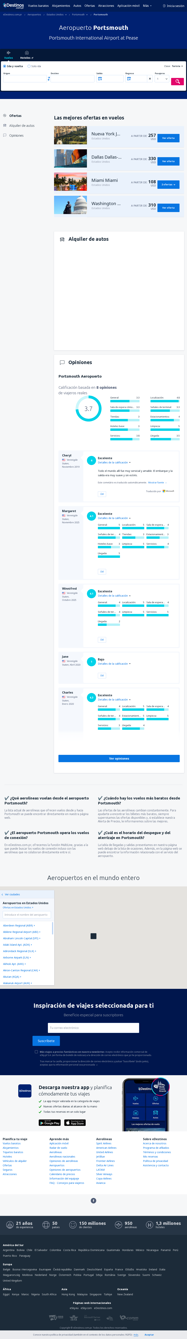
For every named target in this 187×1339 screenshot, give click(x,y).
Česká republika (62, 1269)
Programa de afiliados (156, 1147)
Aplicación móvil (128, 6)
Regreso (129, 73)
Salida (99, 73)
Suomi (146, 1275)
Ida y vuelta (15, 66)
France (119, 1269)
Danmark (79, 1269)
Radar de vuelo (58, 1147)
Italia (162, 1269)
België (6, 1269)
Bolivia (20, 1250)
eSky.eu (74, 1308)
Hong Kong (68, 1294)
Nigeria (35, 1294)
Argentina (8, 1250)
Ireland (153, 1269)
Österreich (65, 1275)
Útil (102, 494)
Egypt (6, 1294)
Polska (77, 1275)
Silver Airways (104, 1174)
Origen (6, 73)
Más (146, 6)
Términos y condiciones (157, 1152)
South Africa (49, 1294)
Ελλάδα (129, 1269)
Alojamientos (61, 6)
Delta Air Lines (105, 1165)
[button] (93, 936)
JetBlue (100, 1156)
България (45, 1269)
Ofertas (90, 6)
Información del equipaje (64, 1178)
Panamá (166, 1250)
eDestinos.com (103, 1308)
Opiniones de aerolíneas (63, 1161)
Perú (175, 1250)
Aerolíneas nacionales (62, 1156)
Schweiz (157, 1275)
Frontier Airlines (105, 1161)
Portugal (88, 1275)
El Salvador (41, 1250)
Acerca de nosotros (154, 1143)
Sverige (121, 1275)
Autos (77, 6)
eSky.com (86, 1308)
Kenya (15, 1294)
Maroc (25, 1294)
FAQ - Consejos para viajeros (66, 1183)
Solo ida (36, 66)
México (140, 1250)
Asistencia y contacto (156, 1165)
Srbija (99, 1275)
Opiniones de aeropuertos (65, 1169)
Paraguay (24, 1255)
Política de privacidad (155, 1161)
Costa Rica (69, 1250)
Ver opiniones (119, 758)
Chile (29, 1250)
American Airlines (106, 1147)
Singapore (96, 1294)
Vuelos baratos (38, 6)
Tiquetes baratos (13, 1152)
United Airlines (104, 1152)
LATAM (100, 1169)
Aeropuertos (56, 1165)
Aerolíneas (55, 1152)
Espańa (108, 1269)
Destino (55, 73)
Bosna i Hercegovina (24, 1269)
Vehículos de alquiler (15, 1161)
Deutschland (94, 1269)
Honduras (127, 1250)
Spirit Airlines (103, 1143)
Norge (53, 1275)
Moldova (27, 1275)
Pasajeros (160, 73)
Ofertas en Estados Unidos (17, 907)
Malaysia (82, 1294)
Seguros (7, 1169)
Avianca (100, 1183)
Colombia (55, 1250)
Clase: (167, 66)
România (110, 1275)
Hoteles (7, 1156)
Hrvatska (141, 1269)
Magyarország (11, 1275)
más (136, 1334)
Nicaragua (152, 1250)
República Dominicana (91, 1250)
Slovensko (134, 1275)
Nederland (41, 1275)
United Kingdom (12, 1280)
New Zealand (125, 1294)
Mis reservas (150, 1156)
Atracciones (106, 6)
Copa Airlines (104, 1178)
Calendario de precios (62, 1174)
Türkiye (108, 1294)
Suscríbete (46, 1041)
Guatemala (113, 1250)
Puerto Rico (10, 1255)
